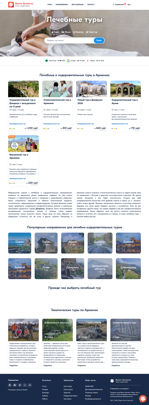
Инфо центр (90, 380)
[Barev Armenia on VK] (29, 385)
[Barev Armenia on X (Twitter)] (19, 385)
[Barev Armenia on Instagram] (24, 385)
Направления (62, 5)
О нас (44, 386)
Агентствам (68, 386)
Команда (45, 393)
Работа (44, 399)
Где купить (67, 399)
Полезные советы (91, 393)
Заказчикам (68, 380)
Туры (49, 5)
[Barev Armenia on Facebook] (9, 385)
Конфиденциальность (93, 399)
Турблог (45, 396)
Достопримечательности (94, 389)
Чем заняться (77, 5)
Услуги (90, 5)
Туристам (67, 393)
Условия (88, 396)
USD (128, 4)
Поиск (99, 40)
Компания (46, 380)
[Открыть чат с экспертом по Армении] (143, 399)
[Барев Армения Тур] (20, 4)
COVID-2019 (89, 386)
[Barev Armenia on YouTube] (14, 385)
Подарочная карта (70, 396)
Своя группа (68, 389)
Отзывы (45, 389)
